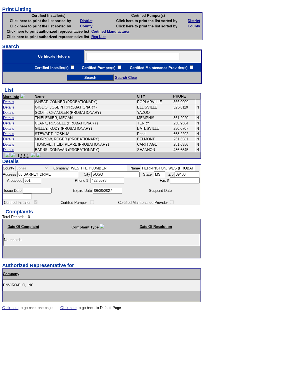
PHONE (179, 96)
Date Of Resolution (156, 227)
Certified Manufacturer (110, 31)
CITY (141, 96)
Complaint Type (85, 227)
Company (11, 274)
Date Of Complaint (23, 227)
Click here (10, 308)
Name (39, 96)
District (86, 21)
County (86, 26)
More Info (11, 97)
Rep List (98, 37)
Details (8, 102)
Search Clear (126, 78)
